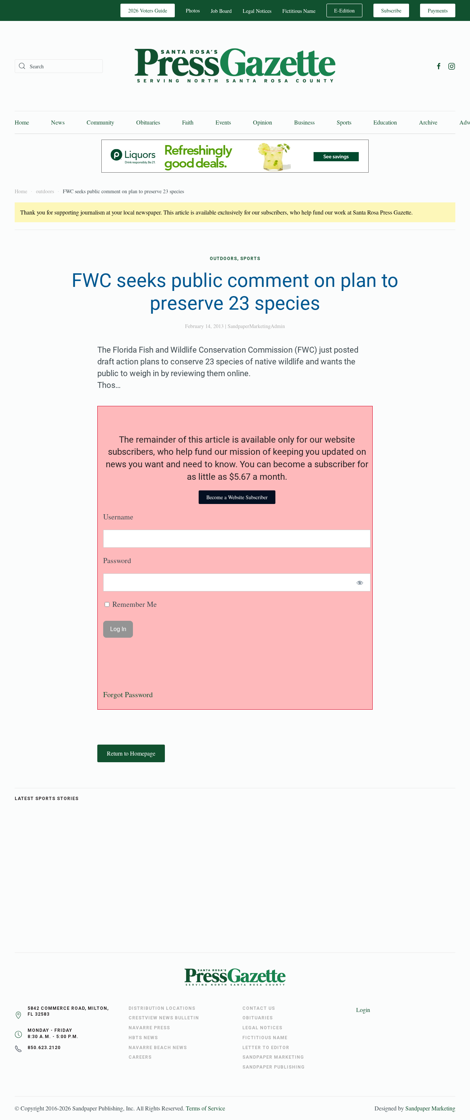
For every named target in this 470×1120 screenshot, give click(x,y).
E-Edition (344, 10)
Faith (188, 122)
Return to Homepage (131, 753)
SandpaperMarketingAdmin (256, 326)
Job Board (221, 10)
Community (100, 122)
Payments (438, 10)
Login (363, 1009)
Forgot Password (128, 694)
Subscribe (391, 10)
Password (117, 560)
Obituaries (148, 122)
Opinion (262, 122)
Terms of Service (205, 1108)
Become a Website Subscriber (237, 497)
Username (118, 517)
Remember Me (134, 604)
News (58, 122)
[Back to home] (235, 66)
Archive (428, 122)
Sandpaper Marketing (430, 1108)
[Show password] (360, 582)
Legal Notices (257, 10)
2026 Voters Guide (147, 10)
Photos (193, 10)
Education (385, 122)
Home (22, 122)
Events (223, 122)
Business (304, 122)
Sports (344, 122)
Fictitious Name (298, 10)
